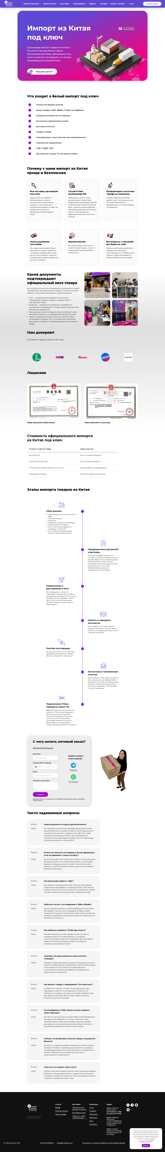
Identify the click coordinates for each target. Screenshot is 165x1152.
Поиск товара (60, 1114)
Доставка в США (79, 1113)
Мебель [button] (92, 4)
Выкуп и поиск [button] (49, 4)
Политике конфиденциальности (146, 1140)
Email (35, 772)
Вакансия (93, 1118)
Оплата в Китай (61, 1111)
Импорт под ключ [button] (31, 4)
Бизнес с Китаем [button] (117, 4)
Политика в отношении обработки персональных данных (103, 1143)
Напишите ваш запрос (41, 780)
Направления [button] (79, 4)
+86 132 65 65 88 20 (47, 1143)
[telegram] (132, 1106)
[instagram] (136, 1106)
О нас (131, 4)
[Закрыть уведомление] (161, 1130)
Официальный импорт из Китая (79, 1108)
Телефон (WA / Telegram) (42, 763)
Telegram (73, 770)
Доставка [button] (64, 4)
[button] (152, 4)
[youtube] (128, 1111)
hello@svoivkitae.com (64, 1143)
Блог (91, 1121)
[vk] (128, 1106)
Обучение (93, 1114)
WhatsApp (73, 782)
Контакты (93, 1124)
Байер (57, 1108)
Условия (104, 4)
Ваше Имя (36, 754)
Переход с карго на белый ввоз (79, 1117)
